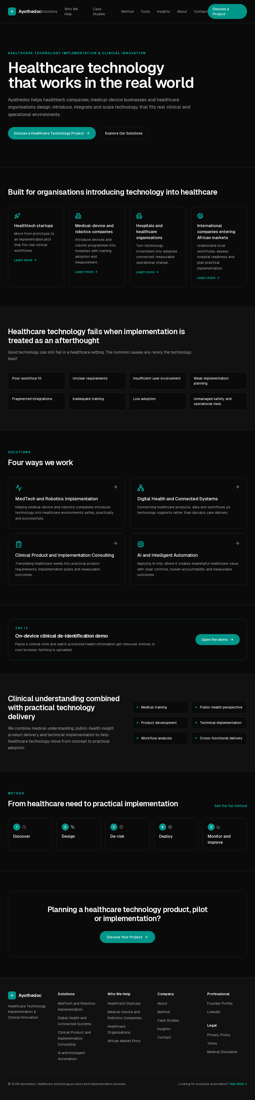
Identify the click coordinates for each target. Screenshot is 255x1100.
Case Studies (99, 11)
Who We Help (71, 11)
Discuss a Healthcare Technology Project (49, 133)
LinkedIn (213, 1012)
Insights (163, 11)
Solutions (50, 11)
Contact (201, 11)
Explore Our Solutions (123, 133)
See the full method (230, 806)
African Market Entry (124, 1041)
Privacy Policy (219, 1035)
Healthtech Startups (124, 1003)
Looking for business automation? (212, 1084)
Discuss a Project (221, 11)
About (182, 11)
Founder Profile (220, 1003)
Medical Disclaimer (222, 1052)
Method (127, 11)
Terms (212, 1043)
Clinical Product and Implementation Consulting (74, 1038)
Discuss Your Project (124, 937)
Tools (145, 11)
